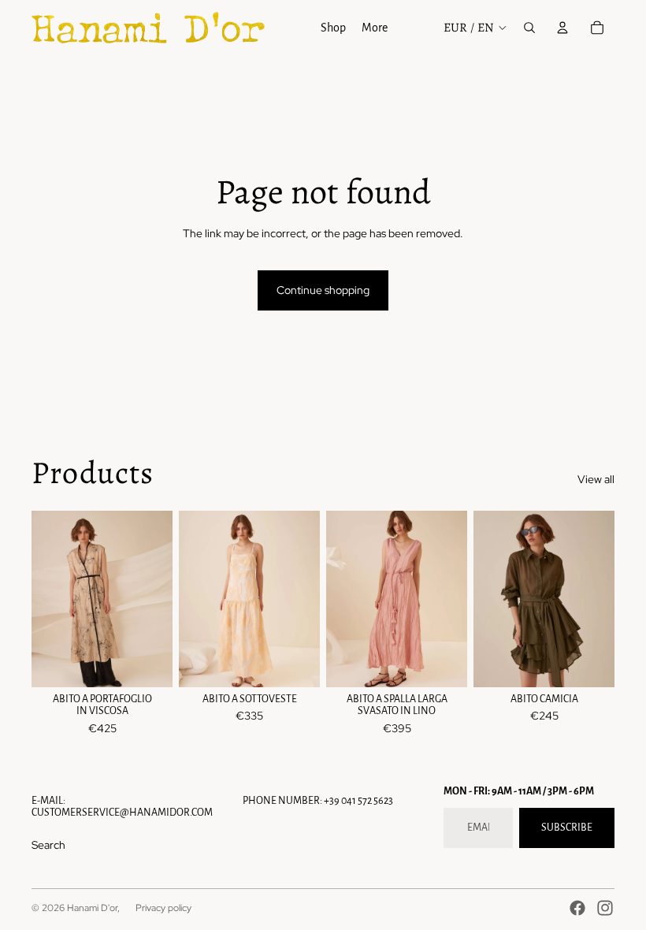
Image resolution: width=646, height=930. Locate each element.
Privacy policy (163, 908)
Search (48, 845)
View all (595, 479)
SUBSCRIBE (566, 827)
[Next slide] (307, 599)
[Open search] (529, 27)
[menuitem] (375, 27)
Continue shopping (323, 290)
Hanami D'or (92, 908)
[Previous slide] (191, 599)
